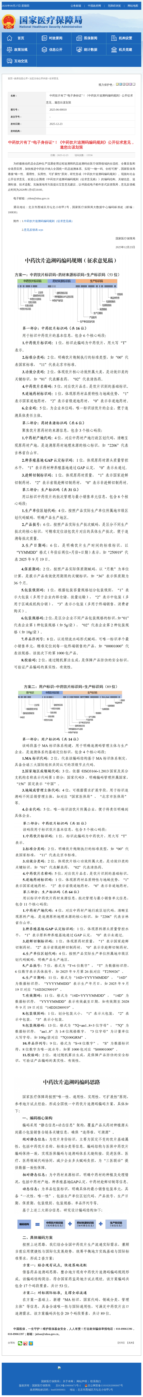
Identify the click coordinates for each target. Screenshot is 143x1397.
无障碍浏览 (114, 5)
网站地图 (133, 5)
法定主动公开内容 (38, 78)
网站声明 (82, 1381)
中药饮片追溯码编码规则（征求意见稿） (49, 221)
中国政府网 (94, 5)
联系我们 (95, 1381)
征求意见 (53, 78)
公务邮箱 (76, 5)
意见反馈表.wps (33, 229)
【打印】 (121, 1342)
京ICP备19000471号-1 (68, 1385)
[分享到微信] (20, 1343)
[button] (117, 84)
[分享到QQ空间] (31, 1343)
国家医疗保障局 (50, 1381)
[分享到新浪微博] (25, 1343)
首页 (10, 78)
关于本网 (68, 1381)
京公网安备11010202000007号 (105, 1385)
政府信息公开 (21, 78)
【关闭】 (130, 1342)
